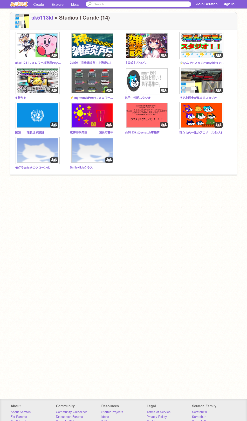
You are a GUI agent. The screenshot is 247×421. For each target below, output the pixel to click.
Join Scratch (207, 4)
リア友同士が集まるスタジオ (198, 98)
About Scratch (21, 411)
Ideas (75, 4)
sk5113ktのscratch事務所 (142, 132)
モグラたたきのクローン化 (32, 167)
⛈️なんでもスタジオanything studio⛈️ (202, 63)
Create (38, 4)
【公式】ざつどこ (136, 63)
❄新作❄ (20, 98)
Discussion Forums (69, 416)
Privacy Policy (157, 416)
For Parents (19, 416)
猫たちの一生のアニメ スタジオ (201, 132)
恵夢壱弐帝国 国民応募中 (91, 132)
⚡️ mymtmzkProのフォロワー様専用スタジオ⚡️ (93, 98)
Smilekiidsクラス (81, 167)
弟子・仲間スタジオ (138, 98)
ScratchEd (199, 411)
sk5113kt (42, 17)
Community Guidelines (72, 411)
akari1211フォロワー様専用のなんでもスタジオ (38, 63)
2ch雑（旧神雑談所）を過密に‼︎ (90, 63)
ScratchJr (199, 416)
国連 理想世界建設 (29, 132)
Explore (57, 4)
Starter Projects (112, 411)
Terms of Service (159, 411)
